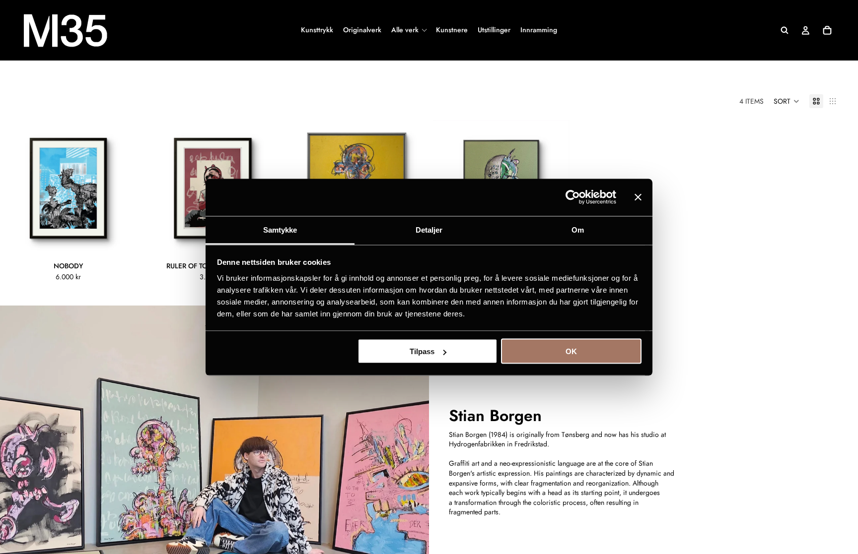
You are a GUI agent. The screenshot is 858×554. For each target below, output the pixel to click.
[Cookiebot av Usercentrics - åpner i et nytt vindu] (572, 197)
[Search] (784, 30)
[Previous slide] (15, 188)
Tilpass (422, 351)
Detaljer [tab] (429, 229)
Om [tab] (578, 229)
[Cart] (827, 30)
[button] (786, 101)
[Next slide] (122, 188)
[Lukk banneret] (638, 197)
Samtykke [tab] (280, 229)
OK (571, 351)
